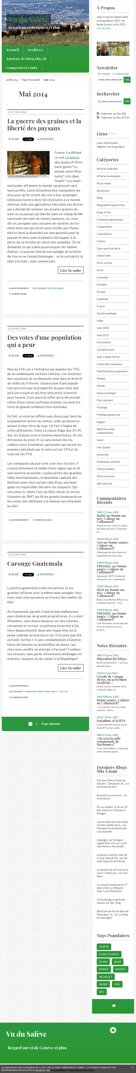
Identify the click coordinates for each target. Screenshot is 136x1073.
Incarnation (103, 798)
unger (103, 984)
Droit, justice (59, 691)
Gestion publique (107, 313)
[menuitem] (12, 50)
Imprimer (46, 139)
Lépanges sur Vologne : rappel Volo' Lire (110, 841)
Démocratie (104, 255)
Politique (102, 407)
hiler (117, 961)
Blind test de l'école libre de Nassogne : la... (113, 913)
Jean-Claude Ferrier (108, 356)
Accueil (12, 49)
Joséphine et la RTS (111, 721)
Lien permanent (19, 288)
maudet (120, 969)
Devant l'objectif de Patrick (112, 859)
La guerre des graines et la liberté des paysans (44, 124)
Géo (100, 542)
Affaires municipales (109, 176)
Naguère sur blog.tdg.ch (111, 146)
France (101, 306)
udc (101, 991)
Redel (101, 515)
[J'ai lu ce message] (132, 1067)
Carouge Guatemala (35, 563)
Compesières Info (22, 67)
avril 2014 (12, 79)
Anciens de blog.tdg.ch (26, 58)
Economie (102, 277)
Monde (101, 385)
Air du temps (104, 183)
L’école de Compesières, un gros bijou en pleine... (112, 679)
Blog (99, 197)
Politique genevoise (108, 414)
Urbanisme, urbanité (108, 461)
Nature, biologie (106, 393)
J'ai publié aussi (106, 349)
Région (101, 421)
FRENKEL (104, 566)
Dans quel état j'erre (108, 248)
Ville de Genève (106, 469)
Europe (101, 291)
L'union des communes (109, 364)
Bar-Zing (115, 902)
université (103, 454)
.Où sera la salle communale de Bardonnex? (109, 741)
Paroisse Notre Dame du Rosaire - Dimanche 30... (111, 782)
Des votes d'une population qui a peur (44, 341)
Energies (102, 284)
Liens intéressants (107, 142)
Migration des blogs (111, 659)
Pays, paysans (55, 288)
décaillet (105, 976)
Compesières (104, 226)
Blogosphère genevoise (111, 205)
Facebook (102, 299)
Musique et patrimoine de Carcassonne (111, 830)
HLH (100, 590)
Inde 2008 (103, 327)
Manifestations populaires (112, 371)
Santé (100, 440)
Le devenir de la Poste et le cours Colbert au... (112, 871)
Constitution (104, 233)
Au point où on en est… (110, 795)
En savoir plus (43, 1070)
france (104, 969)
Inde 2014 (103, 335)
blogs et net (104, 212)
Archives (35, 49)
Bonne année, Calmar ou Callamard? (112, 518)
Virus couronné (106, 476)
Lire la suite (70, 270)
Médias (101, 378)
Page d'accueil (30, 79)
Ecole (100, 270)
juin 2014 (49, 79)
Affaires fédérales (107, 168)
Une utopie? (104, 447)
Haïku (100, 320)
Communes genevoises (37, 691)
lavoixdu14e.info (107, 786)
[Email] (114, 1005)
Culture (101, 241)
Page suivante (50, 724)
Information (104, 342)
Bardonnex (103, 190)
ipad (117, 984)
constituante (109, 954)
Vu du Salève (28, 19)
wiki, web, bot (104, 483)
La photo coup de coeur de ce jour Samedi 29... (112, 856)
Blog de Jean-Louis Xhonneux (110, 889)
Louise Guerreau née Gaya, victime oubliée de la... (112, 823)
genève (104, 946)
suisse (103, 961)
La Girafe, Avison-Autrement (112, 844)
